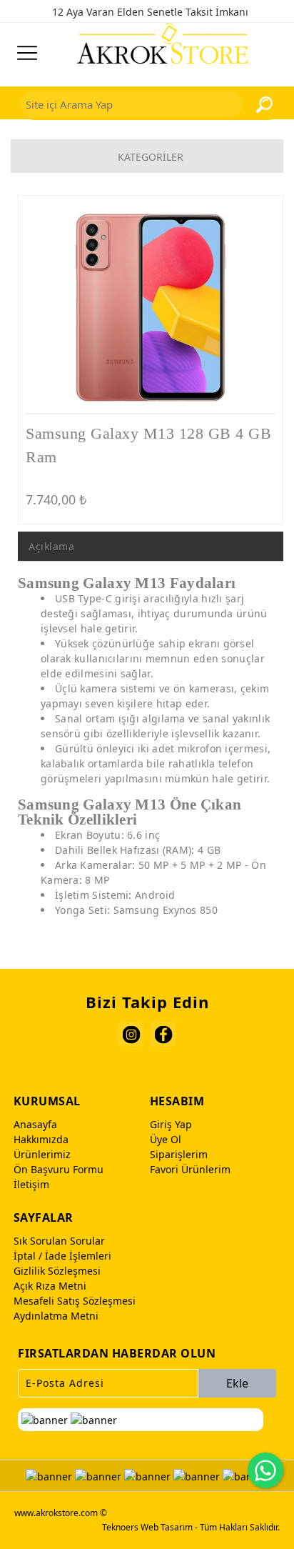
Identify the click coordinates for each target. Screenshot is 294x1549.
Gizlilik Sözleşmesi (57, 1270)
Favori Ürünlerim (190, 1169)
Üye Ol (165, 1139)
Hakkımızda (41, 1139)
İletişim (31, 1184)
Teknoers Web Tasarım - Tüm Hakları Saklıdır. (191, 1527)
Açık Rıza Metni (50, 1286)
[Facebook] (163, 1034)
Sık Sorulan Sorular (59, 1240)
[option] (150, 307)
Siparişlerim (179, 1154)
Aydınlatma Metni (56, 1316)
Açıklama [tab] (51, 546)
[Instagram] (130, 1034)
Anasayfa (35, 1124)
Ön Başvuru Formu (58, 1169)
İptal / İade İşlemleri (62, 1255)
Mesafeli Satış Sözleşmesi (75, 1301)
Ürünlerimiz (42, 1154)
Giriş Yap (171, 1124)
